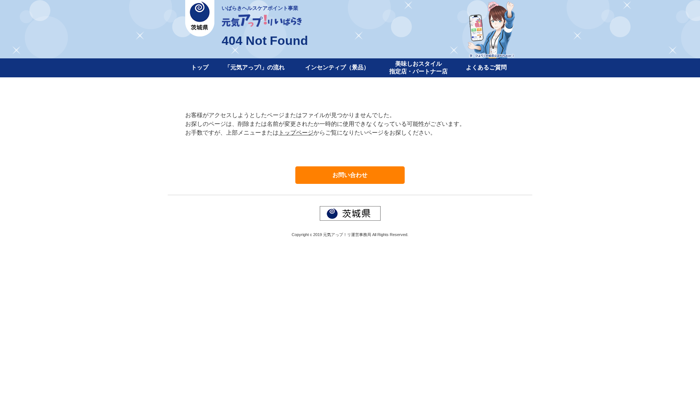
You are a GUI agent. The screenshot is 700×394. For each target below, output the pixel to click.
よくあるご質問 (486, 67)
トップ (200, 67)
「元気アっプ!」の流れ (255, 67)
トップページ (296, 133)
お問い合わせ (350, 175)
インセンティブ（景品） (337, 67)
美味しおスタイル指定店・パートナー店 (418, 67)
